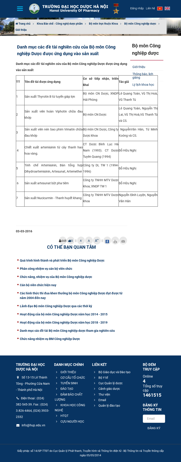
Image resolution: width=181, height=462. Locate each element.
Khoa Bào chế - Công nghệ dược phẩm (60, 23)
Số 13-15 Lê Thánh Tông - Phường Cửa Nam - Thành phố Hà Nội (33, 384)
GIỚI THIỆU (68, 372)
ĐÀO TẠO (66, 388)
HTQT (64, 415)
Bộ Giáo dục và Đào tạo (114, 372)
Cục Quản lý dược (110, 383)
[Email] (123, 241)
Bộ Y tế (103, 377)
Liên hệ (150, 8)
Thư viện (104, 394)
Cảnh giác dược (109, 388)
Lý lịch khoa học (143, 84)
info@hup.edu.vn (33, 425)
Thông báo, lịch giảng (142, 76)
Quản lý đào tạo (109, 405)
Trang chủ (24, 23)
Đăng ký (153, 428)
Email (102, 400)
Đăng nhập (137, 8)
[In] (115, 241)
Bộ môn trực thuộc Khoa (103, 23)
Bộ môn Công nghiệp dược (140, 23)
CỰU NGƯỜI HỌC (72, 421)
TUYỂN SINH (69, 383)
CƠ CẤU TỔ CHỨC (72, 377)
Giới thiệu (21, 29)
